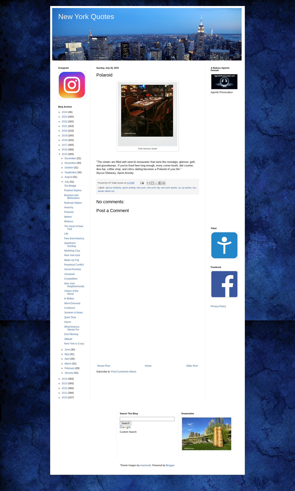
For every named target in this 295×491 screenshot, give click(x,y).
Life (66, 233)
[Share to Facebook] (160, 183)
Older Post (192, 365)
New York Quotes (86, 16)
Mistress (68, 221)
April (67, 358)
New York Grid (72, 255)
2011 (65, 392)
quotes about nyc (106, 191)
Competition (70, 278)
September (71, 172)
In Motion (69, 298)
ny (179, 187)
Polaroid (68, 212)
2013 (65, 383)
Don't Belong (71, 334)
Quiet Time (70, 317)
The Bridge (70, 185)
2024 (65, 112)
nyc (194, 187)
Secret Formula (72, 269)
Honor (67, 322)
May (67, 354)
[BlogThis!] (152, 183)
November (71, 163)
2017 (65, 145)
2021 (65, 126)
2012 (65, 388)
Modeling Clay (72, 250)
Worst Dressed (72, 303)
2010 (65, 397)
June (68, 349)
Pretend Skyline (72, 190)
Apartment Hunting (70, 244)
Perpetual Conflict (74, 264)
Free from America (74, 238)
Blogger (170, 465)
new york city (153, 187)
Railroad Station (73, 202)
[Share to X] (156, 183)
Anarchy (68, 207)
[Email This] (148, 183)
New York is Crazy (74, 343)
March (68, 363)
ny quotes (186, 187)
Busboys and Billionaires (71, 196)
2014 (65, 378)
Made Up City (71, 260)
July (67, 181)
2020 (65, 130)
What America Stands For (71, 328)
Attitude (68, 339)
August (69, 177)
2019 (65, 135)
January (69, 372)
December (71, 158)
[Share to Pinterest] (164, 183)
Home (148, 365)
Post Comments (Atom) (123, 371)
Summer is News (73, 312)
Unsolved (69, 274)
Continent (69, 308)
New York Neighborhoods (74, 285)
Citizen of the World (71, 292)
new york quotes (169, 187)
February (70, 368)
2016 (65, 149)
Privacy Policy (218, 306)
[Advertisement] (147, 331)
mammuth (145, 465)
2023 (65, 116)
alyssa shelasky (113, 187)
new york (141, 187)
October (69, 167)
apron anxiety (128, 187)
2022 (65, 121)
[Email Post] (141, 183)
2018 (65, 140)
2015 (65, 154)
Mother (68, 216)
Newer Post (103, 365)
